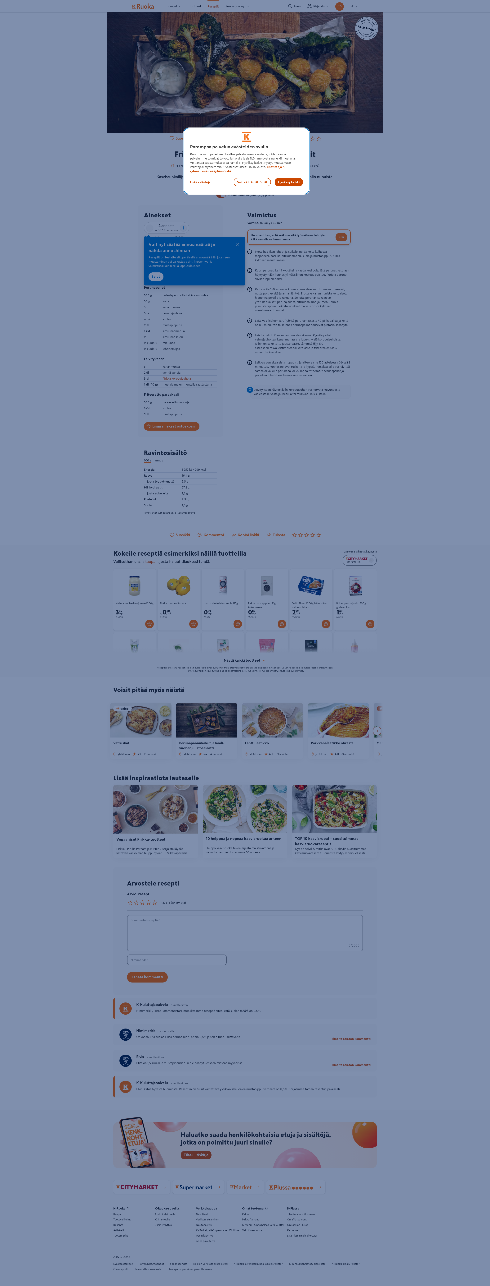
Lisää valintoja (200, 182)
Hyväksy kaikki (289, 182)
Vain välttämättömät (252, 182)
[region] (246, 161)
